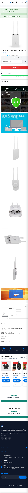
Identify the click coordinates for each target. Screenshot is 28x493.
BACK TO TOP (14, 490)
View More (6, 384)
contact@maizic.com (8, 462)
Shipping (9, 55)
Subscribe (22, 477)
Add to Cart (6, 380)
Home (2, 5)
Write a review (14, 401)
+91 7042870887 (7, 455)
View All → (22, 357)
